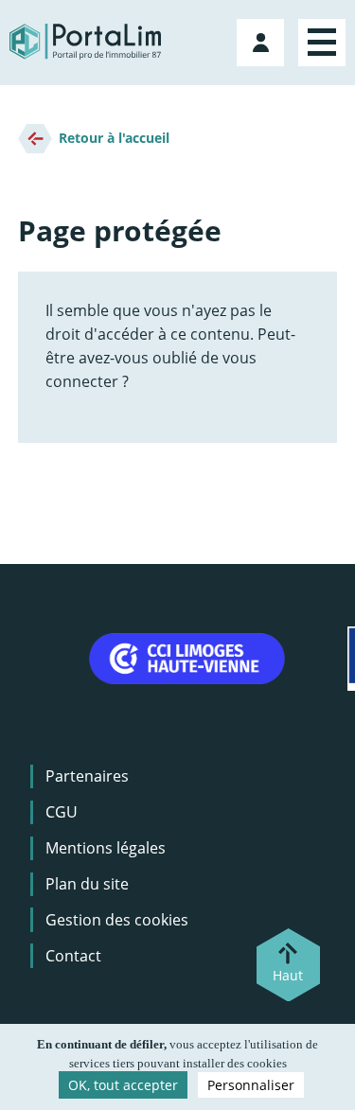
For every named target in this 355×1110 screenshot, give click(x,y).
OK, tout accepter (123, 1085)
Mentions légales (105, 847)
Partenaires (87, 776)
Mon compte (262, 39)
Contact (73, 955)
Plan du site (87, 883)
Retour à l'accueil (114, 138)
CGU (61, 812)
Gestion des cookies (116, 919)
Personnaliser (250, 1085)
